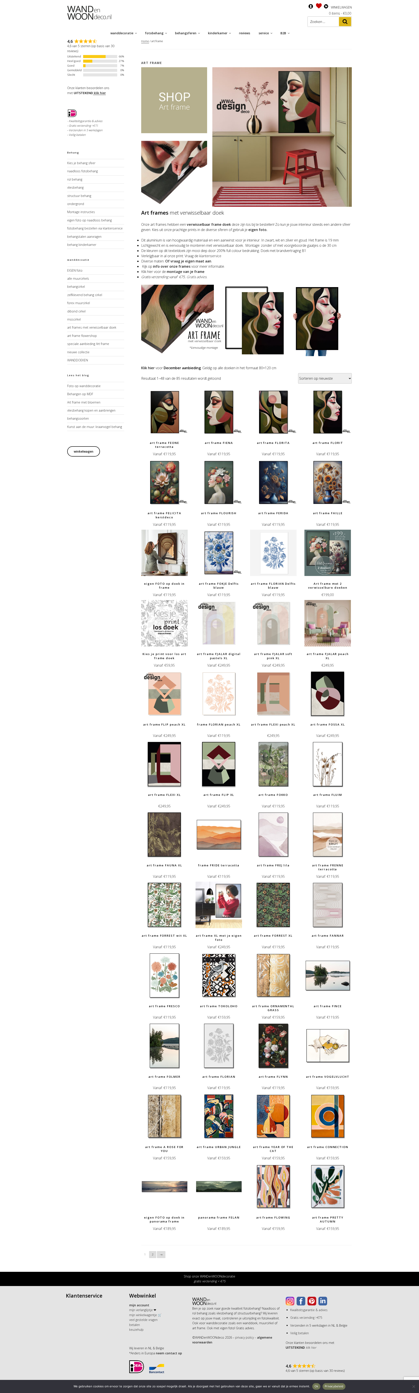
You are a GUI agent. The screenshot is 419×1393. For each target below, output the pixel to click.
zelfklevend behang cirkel (84, 295)
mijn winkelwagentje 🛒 (145, 1315)
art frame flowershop (82, 336)
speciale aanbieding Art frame (88, 344)
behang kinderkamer (81, 245)
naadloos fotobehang (82, 171)
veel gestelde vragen (143, 1320)
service (264, 33)
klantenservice (210, 255)
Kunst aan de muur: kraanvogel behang (94, 427)
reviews (244, 33)
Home (145, 41)
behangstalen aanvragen (84, 236)
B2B (283, 33)
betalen (134, 1325)
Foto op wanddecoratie (84, 386)
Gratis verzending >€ (82, 126)
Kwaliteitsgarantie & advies (309, 1310)
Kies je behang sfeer (81, 163)
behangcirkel (76, 286)
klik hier (99, 93)
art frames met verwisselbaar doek (91, 327)
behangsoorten (78, 418)
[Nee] (413, 1386)
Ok (316, 1386)
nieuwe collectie (78, 352)
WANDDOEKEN (77, 360)
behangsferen (185, 33)
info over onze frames (172, 266)
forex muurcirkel (78, 303)
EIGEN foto (74, 270)
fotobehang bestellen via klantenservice (95, 228)
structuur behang (79, 196)
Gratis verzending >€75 (306, 1317)
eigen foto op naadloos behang (89, 220)
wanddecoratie (121, 33)
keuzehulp (136, 1329)
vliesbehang (75, 187)
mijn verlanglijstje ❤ (142, 1310)
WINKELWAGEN (341, 7)
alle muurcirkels (78, 278)
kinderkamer (217, 33)
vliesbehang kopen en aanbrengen (91, 410)
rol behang (74, 179)
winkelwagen (83, 451)
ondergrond (75, 204)
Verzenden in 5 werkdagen (86, 130)
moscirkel (74, 319)
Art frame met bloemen (83, 402)
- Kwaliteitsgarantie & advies (84, 121)
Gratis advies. (197, 276)
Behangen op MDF (80, 394)
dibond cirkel (76, 311)
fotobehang (154, 33)
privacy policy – (245, 1337)
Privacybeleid (334, 1386)
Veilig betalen (77, 135)
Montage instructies (81, 212)
